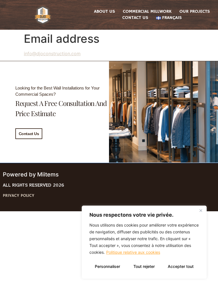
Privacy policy (18, 195)
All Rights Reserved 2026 (33, 185)
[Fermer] (200, 210)
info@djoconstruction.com (52, 53)
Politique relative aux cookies (133, 252)
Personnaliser (107, 266)
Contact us (135, 18)
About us (104, 11)
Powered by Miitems (31, 174)
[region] (144, 242)
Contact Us (29, 133)
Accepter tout (181, 266)
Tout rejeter (144, 266)
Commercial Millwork (147, 11)
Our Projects (194, 11)
